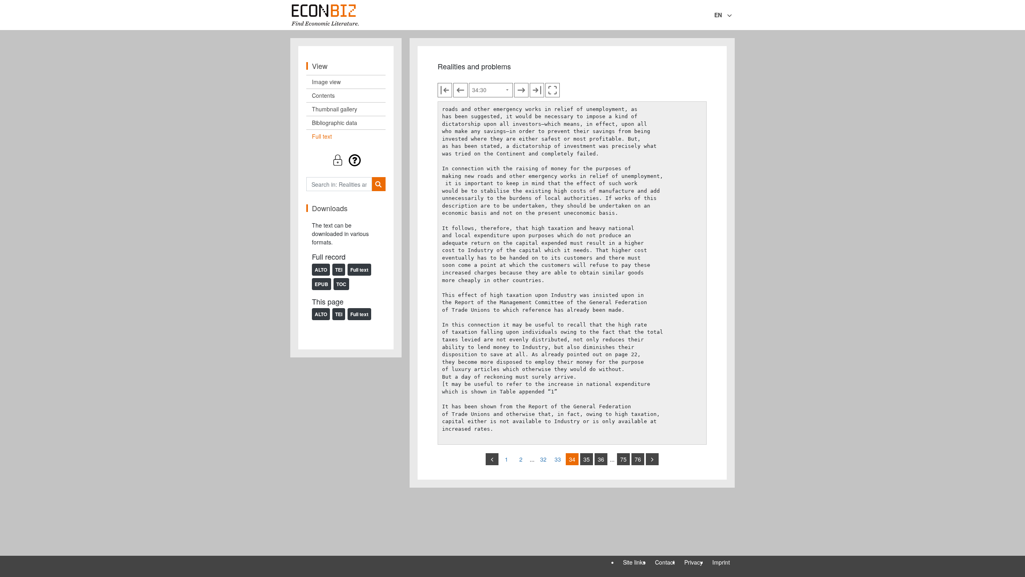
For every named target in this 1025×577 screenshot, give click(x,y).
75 (623, 459)
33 (558, 459)
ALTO (321, 269)
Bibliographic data (334, 123)
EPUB (321, 284)
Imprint (721, 562)
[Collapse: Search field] (734, 15)
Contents (323, 95)
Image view (326, 82)
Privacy (693, 562)
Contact (665, 562)
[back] (492, 459)
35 (586, 459)
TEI (338, 269)
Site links (634, 562)
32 (543, 459)
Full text (322, 136)
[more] (652, 459)
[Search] (378, 184)
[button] (346, 160)
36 (601, 459)
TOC (341, 284)
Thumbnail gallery (334, 109)
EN (718, 15)
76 (638, 459)
